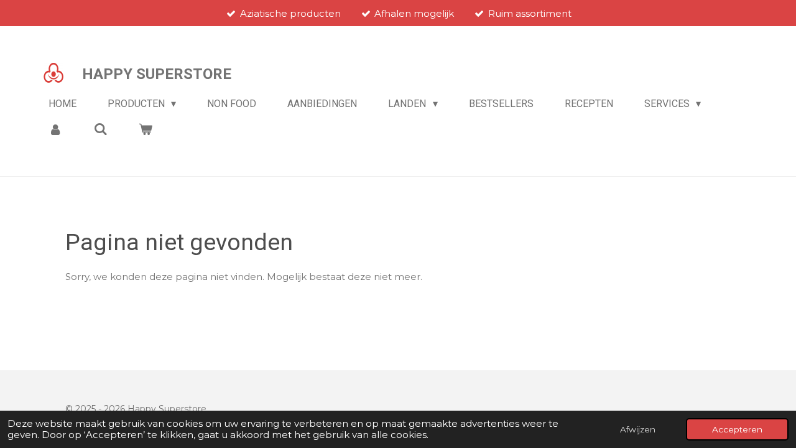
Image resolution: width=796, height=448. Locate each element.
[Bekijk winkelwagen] (145, 129)
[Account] (55, 129)
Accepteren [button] (737, 429)
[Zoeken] (100, 129)
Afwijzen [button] (637, 429)
